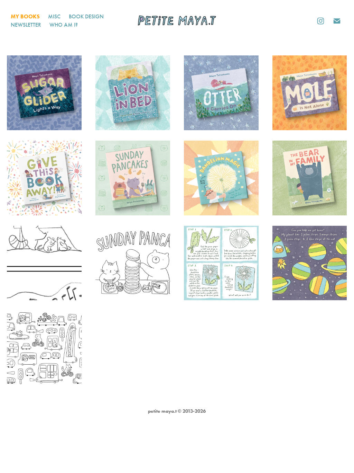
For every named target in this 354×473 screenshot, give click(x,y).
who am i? (63, 24)
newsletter (26, 24)
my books (25, 16)
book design (86, 16)
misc (54, 16)
